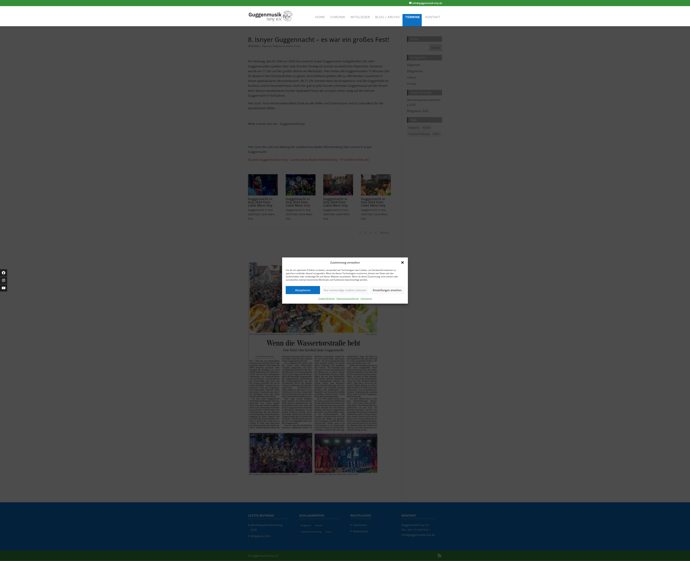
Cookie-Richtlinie (326, 298)
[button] (402, 262)
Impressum (366, 298)
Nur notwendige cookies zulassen (345, 290)
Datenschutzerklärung (348, 298)
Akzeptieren (302, 290)
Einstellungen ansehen (387, 290)
